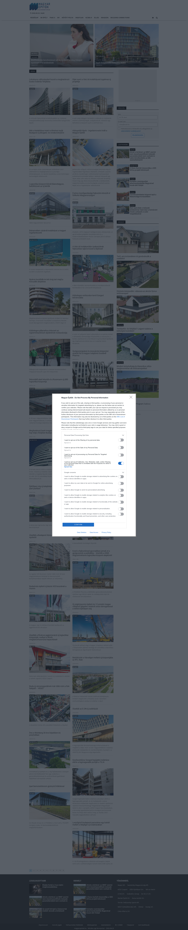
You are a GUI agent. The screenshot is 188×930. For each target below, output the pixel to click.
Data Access (94, 532)
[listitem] (94, 435)
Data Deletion (81, 532)
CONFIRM (78, 524)
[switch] (121, 440)
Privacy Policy (106, 532)
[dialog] (94, 465)
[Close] (132, 398)
